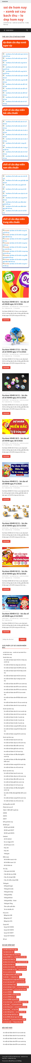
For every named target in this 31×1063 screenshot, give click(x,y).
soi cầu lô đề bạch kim (8, 1012)
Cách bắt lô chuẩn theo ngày (10, 949)
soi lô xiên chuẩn (7, 1022)
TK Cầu (5, 868)
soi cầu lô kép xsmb (8, 1007)
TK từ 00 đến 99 (9, 909)
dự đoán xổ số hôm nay (9, 964)
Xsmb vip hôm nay (8, 708)
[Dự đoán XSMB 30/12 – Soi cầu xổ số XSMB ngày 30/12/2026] (15, 557)
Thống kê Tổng (8, 903)
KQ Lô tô (5, 912)
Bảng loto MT (8, 918)
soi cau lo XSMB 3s (7, 992)
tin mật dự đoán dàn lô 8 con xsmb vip (15, 714)
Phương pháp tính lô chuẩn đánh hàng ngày (13, 979)
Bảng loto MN (8, 921)
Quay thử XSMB (9, 927)
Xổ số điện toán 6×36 (10, 859)
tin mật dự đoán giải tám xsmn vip (14, 782)
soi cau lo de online (7, 989)
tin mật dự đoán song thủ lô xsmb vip (15, 734)
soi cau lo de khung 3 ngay (9, 984)
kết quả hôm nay (8, 822)
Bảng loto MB (8, 915)
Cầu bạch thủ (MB (9, 871)
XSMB (5, 813)
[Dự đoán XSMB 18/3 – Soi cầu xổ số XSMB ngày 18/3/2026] (15, 427)
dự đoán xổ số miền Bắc (9, 967)
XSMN (5, 816)
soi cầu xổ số (6, 1019)
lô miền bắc (6, 977)
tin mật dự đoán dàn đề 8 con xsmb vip (15, 689)
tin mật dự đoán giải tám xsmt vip (14, 748)
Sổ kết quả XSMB (9, 827)
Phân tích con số (8, 807)
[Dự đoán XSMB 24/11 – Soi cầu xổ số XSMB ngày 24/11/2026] (15, 383)
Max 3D (6, 847)
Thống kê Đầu (8, 894)
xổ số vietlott (8, 839)
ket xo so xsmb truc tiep (9, 972)
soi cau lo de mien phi (22, 987)
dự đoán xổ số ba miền (20, 957)
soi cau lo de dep (20, 982)
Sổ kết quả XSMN (9, 833)
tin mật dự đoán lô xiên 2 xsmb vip (14, 717)
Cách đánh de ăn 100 (8, 952)
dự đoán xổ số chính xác (9, 962)
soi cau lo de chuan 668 (9, 982)
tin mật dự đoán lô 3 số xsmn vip (13, 785)
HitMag (19, 1061)
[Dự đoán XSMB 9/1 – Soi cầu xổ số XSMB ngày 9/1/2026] (15, 470)
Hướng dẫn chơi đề (9, 804)
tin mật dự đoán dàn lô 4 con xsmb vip (15, 705)
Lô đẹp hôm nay (14, 977)
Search (22, 639)
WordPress (12, 1061)
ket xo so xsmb (22, 969)
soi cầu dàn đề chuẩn (16, 1004)
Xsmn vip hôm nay (8, 770)
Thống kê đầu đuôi (17, 1022)
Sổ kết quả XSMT (9, 830)
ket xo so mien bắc (21, 967)
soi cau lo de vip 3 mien (20, 989)
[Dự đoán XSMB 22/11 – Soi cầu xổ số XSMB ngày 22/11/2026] (15, 512)
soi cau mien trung (7, 1002)
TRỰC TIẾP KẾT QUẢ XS (10, 810)
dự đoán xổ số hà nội (22, 962)
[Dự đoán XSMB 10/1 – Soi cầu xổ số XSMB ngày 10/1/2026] (15, 285)
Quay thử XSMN (9, 930)
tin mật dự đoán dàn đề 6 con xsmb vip (15, 686)
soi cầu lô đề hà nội (20, 1012)
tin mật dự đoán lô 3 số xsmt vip (13, 751)
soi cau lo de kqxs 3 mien (9, 987)
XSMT (5, 819)
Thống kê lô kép (8, 891)
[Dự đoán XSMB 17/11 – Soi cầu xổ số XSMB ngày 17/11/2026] (15, 336)
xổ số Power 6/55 (9, 845)
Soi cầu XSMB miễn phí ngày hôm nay (12, 1017)
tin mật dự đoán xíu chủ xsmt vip (13, 767)
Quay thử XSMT (9, 933)
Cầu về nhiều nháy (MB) (11, 880)
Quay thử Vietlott (9, 935)
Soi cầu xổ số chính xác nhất (18, 1019)
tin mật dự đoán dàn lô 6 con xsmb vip (15, 711)
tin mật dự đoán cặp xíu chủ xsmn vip (15, 776)
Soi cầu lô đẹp (6, 1009)
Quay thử (6, 924)
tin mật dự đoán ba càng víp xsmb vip (15, 665)
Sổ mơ (5, 939)
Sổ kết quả (6, 824)
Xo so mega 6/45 (9, 842)
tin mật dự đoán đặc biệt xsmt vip (14, 745)
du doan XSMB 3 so (8, 957)
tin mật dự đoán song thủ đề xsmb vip (15, 726)
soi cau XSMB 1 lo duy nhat (20, 1002)
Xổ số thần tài (8, 865)
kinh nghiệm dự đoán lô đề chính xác (12, 974)
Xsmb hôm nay (7, 657)
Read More (5, 319)
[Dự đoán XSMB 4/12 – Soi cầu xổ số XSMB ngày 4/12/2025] (15, 603)
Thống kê (6, 853)
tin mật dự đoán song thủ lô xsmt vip (14, 764)
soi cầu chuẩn (6, 1004)
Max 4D (6, 850)
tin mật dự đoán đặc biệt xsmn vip (14, 779)
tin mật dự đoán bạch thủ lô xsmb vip (15, 675)
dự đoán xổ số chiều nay (9, 959)
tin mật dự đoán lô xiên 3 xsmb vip (14, 720)
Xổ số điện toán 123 (10, 862)
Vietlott (5, 836)
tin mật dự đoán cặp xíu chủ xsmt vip (15, 742)
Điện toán (6, 857)
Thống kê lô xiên (8, 889)
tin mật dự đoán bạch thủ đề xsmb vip (15, 667)
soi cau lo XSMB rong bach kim (10, 999)
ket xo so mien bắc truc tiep (10, 969)
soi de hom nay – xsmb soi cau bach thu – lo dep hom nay (15, 13)
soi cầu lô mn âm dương (20, 1007)
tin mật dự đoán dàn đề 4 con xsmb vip (15, 683)
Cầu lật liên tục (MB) (10, 874)
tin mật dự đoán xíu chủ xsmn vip (13, 801)
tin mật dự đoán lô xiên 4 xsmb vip (14, 723)
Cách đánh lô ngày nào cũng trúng (11, 954)
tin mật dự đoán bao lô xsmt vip (13, 739)
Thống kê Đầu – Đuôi (10, 900)
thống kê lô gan (8, 886)
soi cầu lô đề (15, 1009)
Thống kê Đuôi (8, 897)
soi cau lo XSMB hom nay (9, 997)
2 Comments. (16, 308)
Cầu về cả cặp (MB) (9, 877)
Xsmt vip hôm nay (8, 737)
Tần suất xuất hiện (9, 906)
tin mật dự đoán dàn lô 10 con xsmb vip (15, 702)
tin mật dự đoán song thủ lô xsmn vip (15, 798)
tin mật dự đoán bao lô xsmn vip (13, 773)
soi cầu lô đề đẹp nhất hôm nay (10, 1014)
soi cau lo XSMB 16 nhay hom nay (11, 994)
